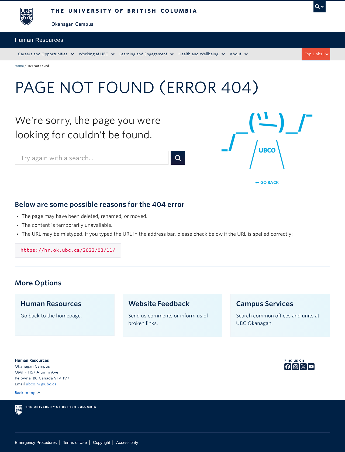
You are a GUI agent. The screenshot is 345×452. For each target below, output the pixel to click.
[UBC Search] (319, 6)
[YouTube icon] (311, 369)
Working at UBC (93, 54)
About (235, 54)
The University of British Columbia (26, 16)
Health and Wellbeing (198, 54)
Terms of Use (75, 442)
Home (19, 66)
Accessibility (127, 442)
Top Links (313, 54)
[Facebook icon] (287, 369)
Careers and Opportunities (42, 54)
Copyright (101, 442)
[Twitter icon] (303, 369)
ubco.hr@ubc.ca (41, 384)
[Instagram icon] (295, 369)
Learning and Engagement (143, 54)
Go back (269, 182)
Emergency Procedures (36, 442)
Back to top (26, 393)
